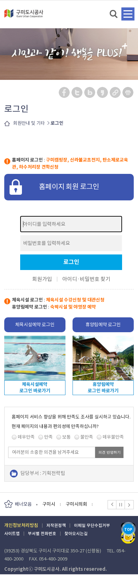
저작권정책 (56, 525)
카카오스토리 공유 (103, 92)
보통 (66, 437)
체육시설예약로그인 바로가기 (34, 387)
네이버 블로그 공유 (90, 92)
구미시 (48, 504)
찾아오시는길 (76, 533)
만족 (48, 437)
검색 (114, 14)
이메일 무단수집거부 (92, 525)
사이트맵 (12, 533)
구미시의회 (76, 504)
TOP (128, 529)
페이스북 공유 (64, 92)
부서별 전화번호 (42, 533)
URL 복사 (115, 92)
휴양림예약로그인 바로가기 (103, 387)
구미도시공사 (23, 16)
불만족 (86, 437)
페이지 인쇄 (128, 92)
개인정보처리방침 (21, 525)
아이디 (69, 279)
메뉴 (127, 13)
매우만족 (26, 437)
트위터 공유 (77, 92)
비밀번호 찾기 (95, 279)
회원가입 (42, 279)
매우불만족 (113, 437)
